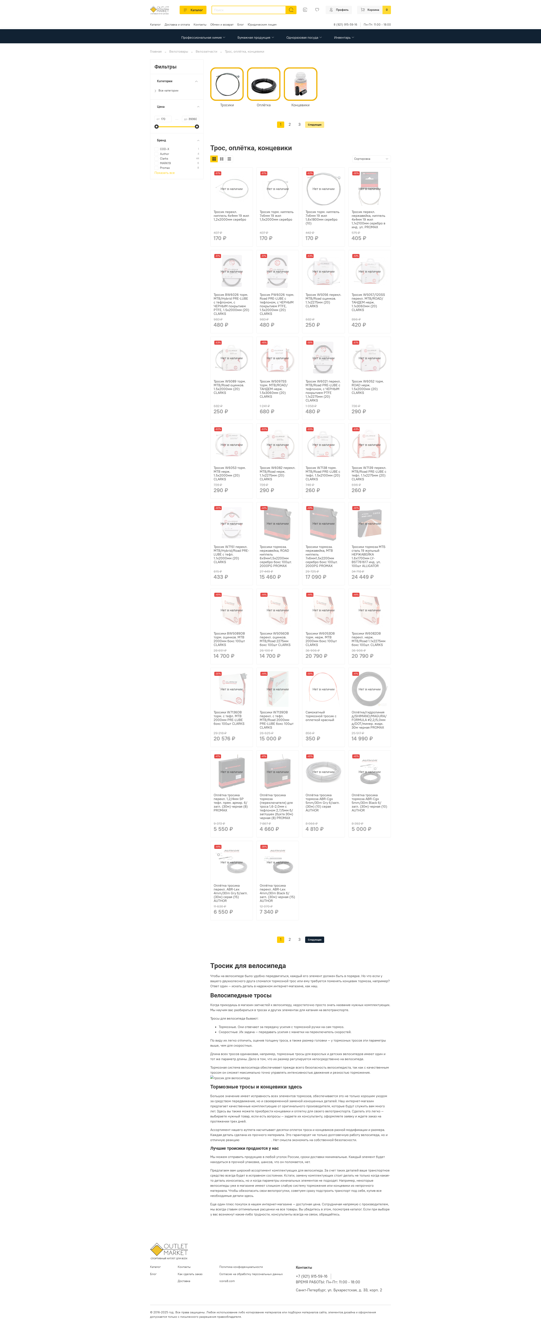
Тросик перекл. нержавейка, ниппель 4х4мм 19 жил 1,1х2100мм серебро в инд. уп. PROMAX (368, 219)
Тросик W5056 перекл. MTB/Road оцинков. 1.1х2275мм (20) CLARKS (323, 300)
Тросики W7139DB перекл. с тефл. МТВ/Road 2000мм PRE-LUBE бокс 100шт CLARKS (277, 719)
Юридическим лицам (262, 24)
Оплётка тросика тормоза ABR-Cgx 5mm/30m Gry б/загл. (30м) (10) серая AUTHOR (323, 802)
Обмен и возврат (222, 24)
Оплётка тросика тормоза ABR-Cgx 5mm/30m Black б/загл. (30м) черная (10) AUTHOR (369, 802)
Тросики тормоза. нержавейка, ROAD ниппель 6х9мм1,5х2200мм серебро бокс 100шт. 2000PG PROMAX (276, 556)
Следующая (314, 124)
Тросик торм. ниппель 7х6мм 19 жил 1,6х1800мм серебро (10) (322, 217)
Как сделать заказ (190, 1274)
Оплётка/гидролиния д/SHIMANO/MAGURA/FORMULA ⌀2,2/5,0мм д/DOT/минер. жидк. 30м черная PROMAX (369, 719)
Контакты (200, 24)
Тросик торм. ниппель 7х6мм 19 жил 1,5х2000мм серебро (277, 215)
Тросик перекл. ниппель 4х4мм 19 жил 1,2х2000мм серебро (231, 215)
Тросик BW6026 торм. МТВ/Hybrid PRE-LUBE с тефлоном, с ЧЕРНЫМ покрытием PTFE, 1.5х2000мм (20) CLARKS (231, 304)
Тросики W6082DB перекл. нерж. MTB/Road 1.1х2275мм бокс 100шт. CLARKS (368, 639)
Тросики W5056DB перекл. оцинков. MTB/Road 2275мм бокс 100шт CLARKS (275, 639)
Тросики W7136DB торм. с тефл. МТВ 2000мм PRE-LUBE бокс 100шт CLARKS (229, 718)
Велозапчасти (206, 51)
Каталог (197, 10)
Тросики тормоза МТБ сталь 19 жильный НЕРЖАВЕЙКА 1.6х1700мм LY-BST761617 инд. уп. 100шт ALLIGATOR (368, 556)
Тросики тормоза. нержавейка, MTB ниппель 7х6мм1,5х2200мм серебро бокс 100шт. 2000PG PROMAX (321, 556)
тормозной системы (255, 1140)
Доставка (184, 1281)
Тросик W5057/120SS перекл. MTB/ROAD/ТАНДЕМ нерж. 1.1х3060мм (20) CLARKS (368, 302)
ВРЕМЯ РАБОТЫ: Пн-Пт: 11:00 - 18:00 (328, 1282)
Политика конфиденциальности (241, 1267)
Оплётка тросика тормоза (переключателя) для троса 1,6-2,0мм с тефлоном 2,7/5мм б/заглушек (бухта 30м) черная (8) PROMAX (276, 806)
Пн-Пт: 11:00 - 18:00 (377, 24)
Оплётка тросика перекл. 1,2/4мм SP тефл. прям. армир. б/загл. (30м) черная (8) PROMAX (231, 802)
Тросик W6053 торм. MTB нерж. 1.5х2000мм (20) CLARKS (230, 473)
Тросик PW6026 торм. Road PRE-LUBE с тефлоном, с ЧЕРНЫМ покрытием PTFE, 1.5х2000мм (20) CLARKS (277, 304)
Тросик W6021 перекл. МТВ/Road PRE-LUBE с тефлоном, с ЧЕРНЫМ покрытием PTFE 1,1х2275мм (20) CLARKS (323, 390)
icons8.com (227, 1281)
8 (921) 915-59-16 (345, 24)
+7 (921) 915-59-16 (312, 1276)
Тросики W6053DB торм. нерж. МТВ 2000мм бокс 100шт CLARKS (321, 639)
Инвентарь (342, 37)
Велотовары (178, 51)
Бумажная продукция (254, 37)
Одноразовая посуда (302, 37)
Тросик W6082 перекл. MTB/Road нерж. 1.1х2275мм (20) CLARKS (277, 473)
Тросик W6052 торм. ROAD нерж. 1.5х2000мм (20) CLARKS (368, 387)
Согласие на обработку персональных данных (251, 1274)
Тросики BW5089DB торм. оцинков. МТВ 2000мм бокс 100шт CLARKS (229, 639)
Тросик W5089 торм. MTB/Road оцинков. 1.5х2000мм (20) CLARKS (230, 387)
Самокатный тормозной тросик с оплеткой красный (321, 716)
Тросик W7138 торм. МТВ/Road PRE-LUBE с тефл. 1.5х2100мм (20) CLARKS (323, 473)
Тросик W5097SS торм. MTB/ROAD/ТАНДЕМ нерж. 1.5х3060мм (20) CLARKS (274, 389)
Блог (240, 24)
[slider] (156, 126)
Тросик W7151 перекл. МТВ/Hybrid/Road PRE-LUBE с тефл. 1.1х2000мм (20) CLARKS (231, 554)
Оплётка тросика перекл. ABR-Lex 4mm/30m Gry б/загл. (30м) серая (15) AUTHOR (231, 893)
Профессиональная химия (201, 37)
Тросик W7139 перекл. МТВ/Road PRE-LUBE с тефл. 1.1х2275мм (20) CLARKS (369, 473)
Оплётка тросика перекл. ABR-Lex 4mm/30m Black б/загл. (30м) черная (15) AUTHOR (277, 893)
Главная (156, 51)
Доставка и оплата (177, 24)
